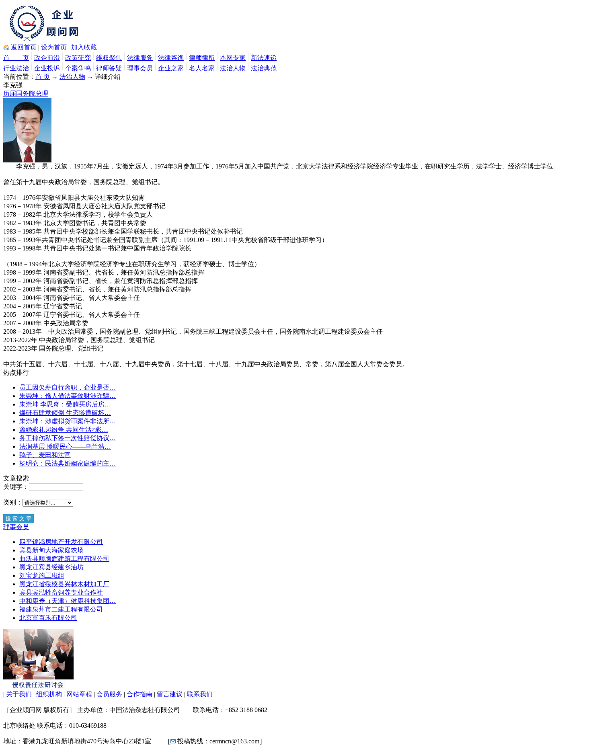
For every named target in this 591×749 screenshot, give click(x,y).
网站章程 (79, 694)
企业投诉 (47, 68)
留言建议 (170, 694)
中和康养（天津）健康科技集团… (67, 600)
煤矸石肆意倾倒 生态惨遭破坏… (65, 412)
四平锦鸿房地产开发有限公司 (61, 541)
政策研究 (78, 57)
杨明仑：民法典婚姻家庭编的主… (67, 463)
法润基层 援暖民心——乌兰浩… (65, 446)
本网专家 (233, 57)
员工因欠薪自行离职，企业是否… (67, 387)
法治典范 (264, 68)
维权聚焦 (109, 57)
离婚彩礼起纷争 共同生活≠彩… (63, 429)
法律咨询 (171, 57)
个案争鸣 (78, 68)
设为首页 (54, 47)
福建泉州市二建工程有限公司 (61, 609)
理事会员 (140, 68)
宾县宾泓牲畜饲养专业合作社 (61, 592)
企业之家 (171, 68)
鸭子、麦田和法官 (45, 454)
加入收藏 (84, 47)
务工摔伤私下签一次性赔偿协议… (67, 438)
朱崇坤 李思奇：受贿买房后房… (65, 404)
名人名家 (202, 68)
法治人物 (233, 68)
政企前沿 (47, 57)
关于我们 (19, 694)
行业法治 (16, 68)
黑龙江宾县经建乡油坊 (51, 567)
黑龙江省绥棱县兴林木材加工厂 (64, 584)
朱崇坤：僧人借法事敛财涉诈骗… (67, 395)
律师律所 (202, 57)
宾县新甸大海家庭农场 (51, 550)
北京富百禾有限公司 (48, 617)
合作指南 (139, 694)
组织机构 (49, 694)
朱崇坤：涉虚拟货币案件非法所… (67, 421)
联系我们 (200, 694)
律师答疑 (109, 68)
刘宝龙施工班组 (41, 575)
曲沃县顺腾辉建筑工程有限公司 (64, 558)
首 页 (16, 57)
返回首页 (24, 47)
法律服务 (140, 57)
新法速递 (264, 57)
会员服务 (109, 694)
